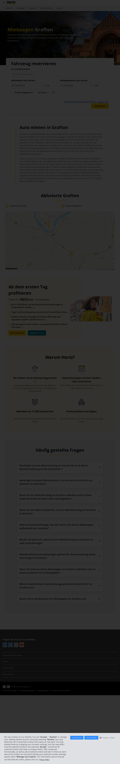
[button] (107, 738)
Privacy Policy (44, 759)
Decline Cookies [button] (91, 738)
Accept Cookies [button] (76, 738)
